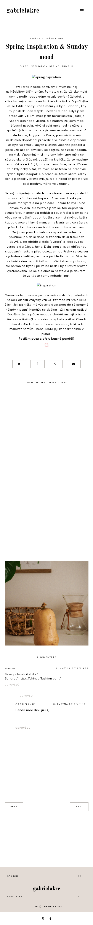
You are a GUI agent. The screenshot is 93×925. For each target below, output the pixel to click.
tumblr (67, 66)
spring (55, 66)
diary (24, 66)
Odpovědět (13, 684)
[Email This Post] (74, 364)
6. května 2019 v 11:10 (69, 704)
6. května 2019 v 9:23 (72, 668)
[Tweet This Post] (19, 364)
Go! (80, 876)
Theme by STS (52, 906)
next (79, 806)
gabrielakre (22, 11)
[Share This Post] (37, 364)
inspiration (39, 66)
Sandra (10, 668)
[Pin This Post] (56, 364)
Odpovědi (27, 695)
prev (14, 806)
